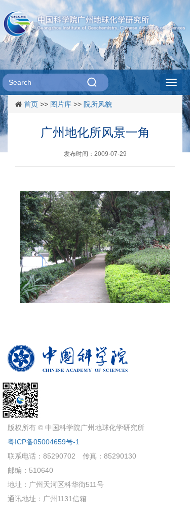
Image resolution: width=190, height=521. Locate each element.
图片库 (60, 104)
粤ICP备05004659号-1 (44, 442)
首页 (31, 104)
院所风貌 (98, 104)
